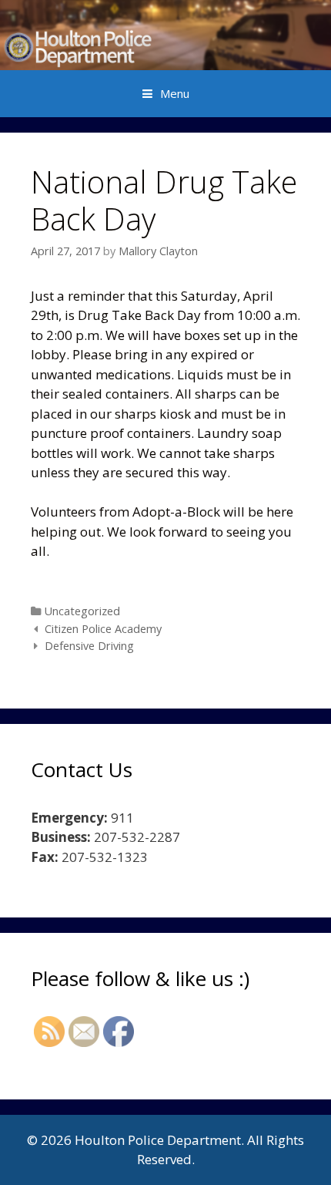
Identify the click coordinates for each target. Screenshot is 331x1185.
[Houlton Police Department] (165, 33)
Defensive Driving (89, 645)
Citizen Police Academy (103, 628)
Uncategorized (82, 611)
